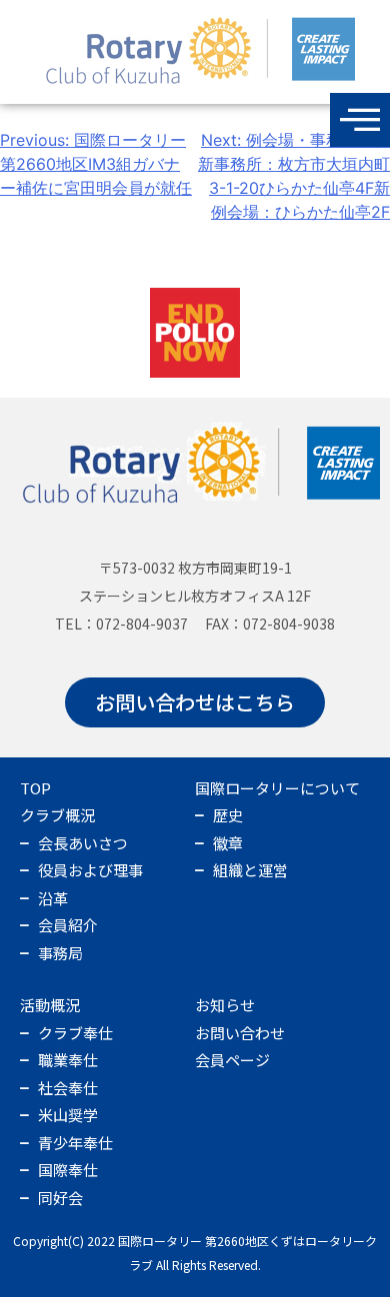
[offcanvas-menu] (360, 120)
